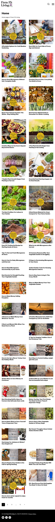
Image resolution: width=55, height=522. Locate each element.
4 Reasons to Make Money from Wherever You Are (12, 317)
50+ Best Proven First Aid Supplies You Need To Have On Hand (40, 484)
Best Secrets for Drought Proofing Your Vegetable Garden (13, 276)
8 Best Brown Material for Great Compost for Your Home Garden (39, 213)
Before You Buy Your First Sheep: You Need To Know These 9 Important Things (40, 400)
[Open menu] (53, 4)
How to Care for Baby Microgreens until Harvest (13, 261)
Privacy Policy (32, 514)
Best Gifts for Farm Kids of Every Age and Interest (40, 47)
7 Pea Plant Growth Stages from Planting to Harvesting (39, 146)
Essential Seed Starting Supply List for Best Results (40, 180)
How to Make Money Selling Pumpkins (11, 297)
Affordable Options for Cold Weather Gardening (14, 47)
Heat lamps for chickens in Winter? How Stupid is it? (13, 443)
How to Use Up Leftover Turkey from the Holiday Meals (14, 359)
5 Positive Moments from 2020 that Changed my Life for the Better (40, 317)
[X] (6, 517)
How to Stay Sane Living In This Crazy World (39, 276)
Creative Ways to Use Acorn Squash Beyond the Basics (14, 146)
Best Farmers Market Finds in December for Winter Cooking (39, 113)
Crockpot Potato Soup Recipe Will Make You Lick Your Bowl (40, 463)
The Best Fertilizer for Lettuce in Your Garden (12, 213)
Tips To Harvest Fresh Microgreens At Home (13, 253)
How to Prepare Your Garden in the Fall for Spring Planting (13, 463)
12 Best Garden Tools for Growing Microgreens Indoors (40, 268)
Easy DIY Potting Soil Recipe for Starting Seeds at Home (12, 246)
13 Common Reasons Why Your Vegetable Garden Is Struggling (39, 253)
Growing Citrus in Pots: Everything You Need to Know (40, 80)
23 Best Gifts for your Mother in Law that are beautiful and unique (41, 379)
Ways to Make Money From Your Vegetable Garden (39, 283)
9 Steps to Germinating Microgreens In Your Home (41, 261)
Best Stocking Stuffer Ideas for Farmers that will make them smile (13, 400)
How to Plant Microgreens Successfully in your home (10, 268)
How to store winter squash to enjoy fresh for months (13, 496)
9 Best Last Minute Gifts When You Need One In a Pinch (13, 325)
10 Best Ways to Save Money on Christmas (12, 379)
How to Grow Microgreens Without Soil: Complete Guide (13, 80)
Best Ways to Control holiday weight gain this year (41, 359)
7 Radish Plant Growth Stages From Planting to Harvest (13, 180)
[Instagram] (10, 517)
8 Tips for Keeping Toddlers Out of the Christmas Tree (40, 338)
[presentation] (14, 32)
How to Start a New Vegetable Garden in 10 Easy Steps (39, 422)
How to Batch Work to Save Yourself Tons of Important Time (14, 422)
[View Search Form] (48, 4)
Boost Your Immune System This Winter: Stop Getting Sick (12, 113)
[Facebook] (3, 517)
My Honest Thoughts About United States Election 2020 (40, 429)
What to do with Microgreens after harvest (40, 246)
